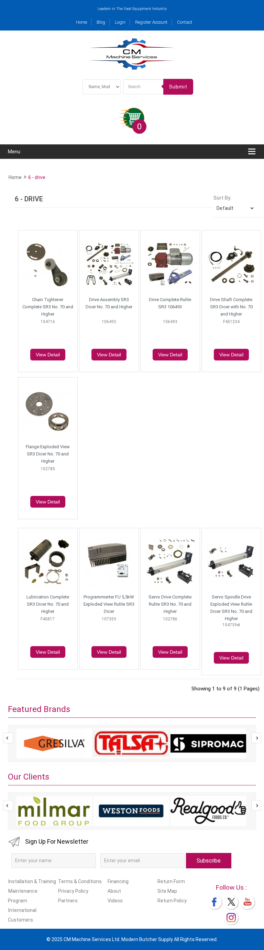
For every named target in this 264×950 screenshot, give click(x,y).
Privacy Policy (73, 891)
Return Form (171, 881)
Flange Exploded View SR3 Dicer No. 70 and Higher (48, 454)
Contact (184, 22)
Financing (118, 881)
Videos (115, 900)
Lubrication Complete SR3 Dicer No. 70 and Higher (47, 604)
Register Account (151, 22)
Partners (67, 900)
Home (81, 22)
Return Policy (171, 900)
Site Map (167, 891)
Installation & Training (32, 881)
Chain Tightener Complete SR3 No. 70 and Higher (47, 307)
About (114, 891)
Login (120, 22)
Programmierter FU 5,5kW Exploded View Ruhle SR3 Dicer (109, 604)
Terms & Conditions (79, 881)
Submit (178, 87)
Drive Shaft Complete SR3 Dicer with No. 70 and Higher (231, 307)
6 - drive (36, 177)
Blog (101, 22)
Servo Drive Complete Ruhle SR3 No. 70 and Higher (169, 604)
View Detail (48, 354)
